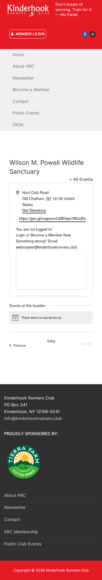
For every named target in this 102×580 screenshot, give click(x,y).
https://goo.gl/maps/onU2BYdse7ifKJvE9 (52, 218)
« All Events (81, 179)
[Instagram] (93, 34)
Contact (12, 519)
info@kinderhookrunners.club (33, 418)
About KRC (15, 495)
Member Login (30, 34)
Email (52, 241)
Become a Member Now (50, 235)
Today (51, 341)
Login (20, 235)
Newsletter (15, 507)
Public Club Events (22, 543)
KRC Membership (21, 531)
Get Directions (34, 210)
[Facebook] (85, 34)
